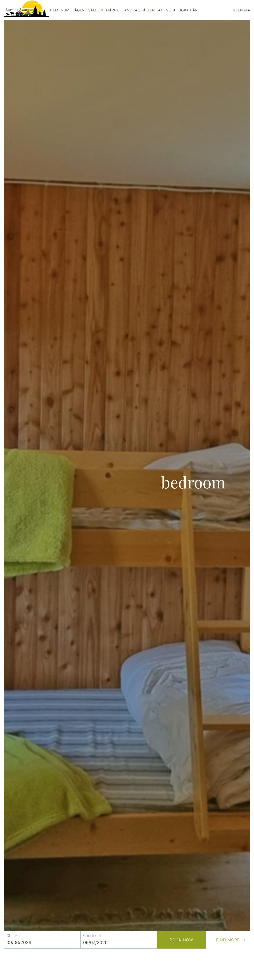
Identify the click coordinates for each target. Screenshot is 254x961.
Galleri (95, 10)
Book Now (181, 939)
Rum (65, 10)
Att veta (167, 10)
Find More (228, 939)
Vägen (78, 10)
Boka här (188, 10)
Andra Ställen (139, 10)
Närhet (113, 10)
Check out (92, 935)
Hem (54, 10)
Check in (14, 935)
